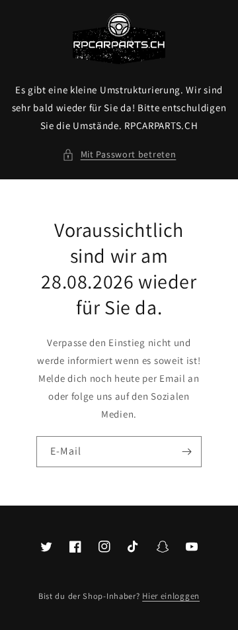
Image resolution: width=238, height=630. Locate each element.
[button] (119, 154)
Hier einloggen (171, 596)
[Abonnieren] (186, 451)
